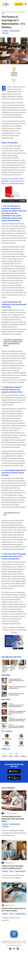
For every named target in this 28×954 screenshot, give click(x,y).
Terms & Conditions (11, 942)
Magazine (4, 12)
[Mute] (20, 201)
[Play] (3, 201)
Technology (5, 33)
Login (24, 942)
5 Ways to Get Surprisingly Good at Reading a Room (12, 867)
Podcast (15, 941)
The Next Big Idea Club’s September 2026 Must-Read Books (13, 818)
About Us (4, 942)
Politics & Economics (20, 913)
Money (11, 913)
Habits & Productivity (14, 30)
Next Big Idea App (5, 941)
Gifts (11, 941)
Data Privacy (19, 942)
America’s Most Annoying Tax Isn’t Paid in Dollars (13, 909)
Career (11, 871)
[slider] (23, 200)
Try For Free (19, 4)
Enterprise (23, 941)
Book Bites (5, 30)
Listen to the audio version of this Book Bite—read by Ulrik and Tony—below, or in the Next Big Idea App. (13, 181)
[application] (14, 200)
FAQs (19, 941)
